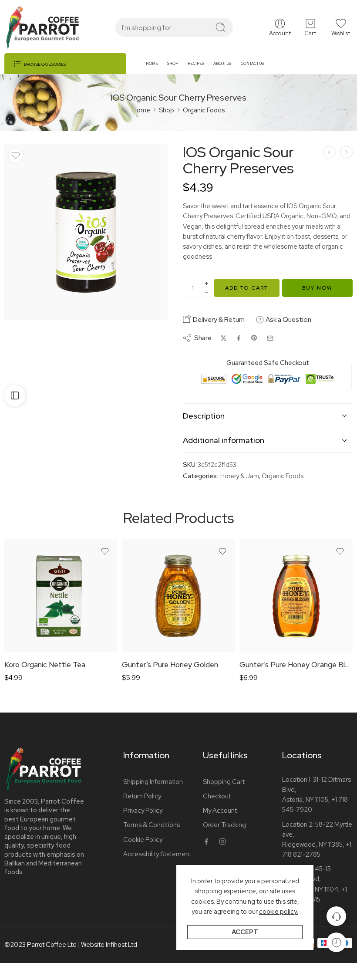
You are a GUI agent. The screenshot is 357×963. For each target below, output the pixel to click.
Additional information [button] (223, 440)
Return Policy (142, 796)
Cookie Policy (142, 839)
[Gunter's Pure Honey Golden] (178, 595)
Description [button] (204, 416)
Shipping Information (153, 781)
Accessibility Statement (157, 854)
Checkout (217, 796)
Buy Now (317, 287)
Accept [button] (245, 932)
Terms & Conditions (151, 825)
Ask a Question (287, 319)
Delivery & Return (218, 319)
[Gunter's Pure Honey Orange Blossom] (296, 595)
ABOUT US (222, 63)
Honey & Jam (239, 476)
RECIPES (196, 63)
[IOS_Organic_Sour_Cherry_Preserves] (86, 232)
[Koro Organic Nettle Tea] (61, 595)
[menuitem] (156, 67)
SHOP (172, 63)
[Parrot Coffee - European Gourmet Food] (42, 27)
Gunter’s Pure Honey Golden (170, 664)
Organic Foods (204, 110)
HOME (152, 63)
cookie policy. (278, 911)
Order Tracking (224, 825)
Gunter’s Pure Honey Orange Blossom (296, 664)
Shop (166, 110)
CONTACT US (252, 63)
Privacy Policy (142, 810)
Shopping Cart (224, 781)
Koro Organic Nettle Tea (44, 664)
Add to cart (246, 287)
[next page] (346, 152)
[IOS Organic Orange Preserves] (329, 152)
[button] (341, 27)
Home (141, 110)
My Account (220, 810)
